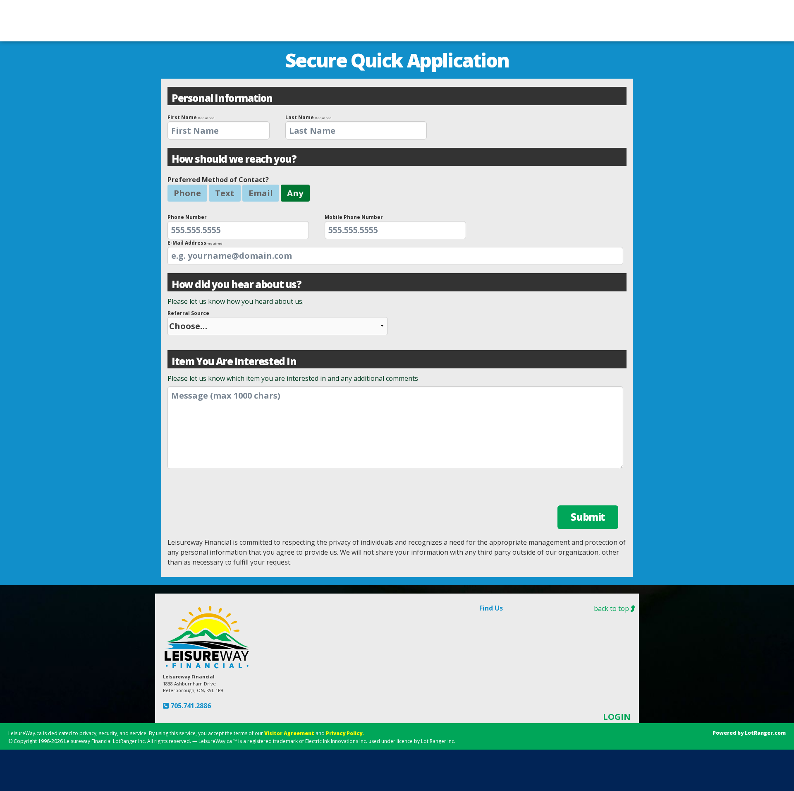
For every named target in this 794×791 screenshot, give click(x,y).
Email (261, 193)
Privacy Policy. (345, 733)
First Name (191, 117)
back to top (612, 608)
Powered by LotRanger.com (749, 732)
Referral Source (188, 313)
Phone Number (187, 217)
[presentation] (218, 130)
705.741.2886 (190, 705)
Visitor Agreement (289, 733)
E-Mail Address (194, 242)
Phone (187, 193)
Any (295, 193)
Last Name (308, 117)
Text (224, 193)
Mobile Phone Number (354, 217)
